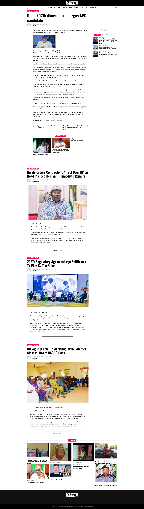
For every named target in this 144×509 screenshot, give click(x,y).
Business (65, 8)
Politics (76, 8)
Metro (86, 8)
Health (81, 8)
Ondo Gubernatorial (57, 120)
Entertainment (52, 8)
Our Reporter (36, 25)
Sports (59, 8)
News (70, 8)
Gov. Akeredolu (46, 120)
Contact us (93, 8)
